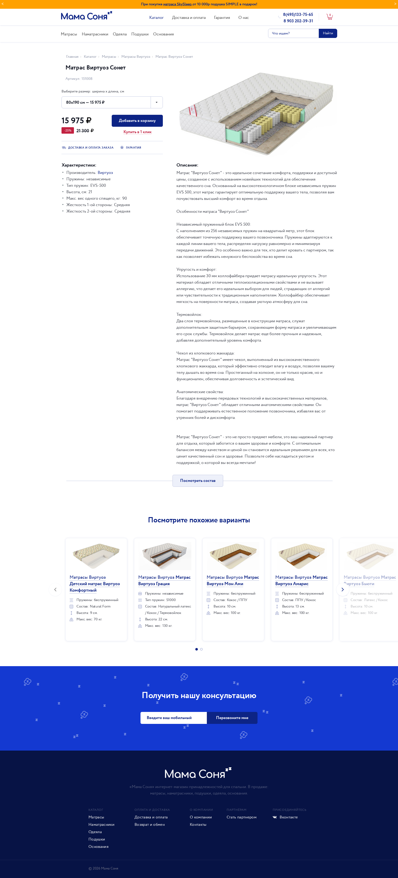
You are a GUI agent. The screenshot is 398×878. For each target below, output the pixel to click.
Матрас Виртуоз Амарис (301, 580)
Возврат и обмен (150, 824)
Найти (328, 33)
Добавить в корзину (137, 121)
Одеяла (120, 34)
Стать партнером (242, 817)
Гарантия (222, 17)
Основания (163, 34)
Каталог (156, 17)
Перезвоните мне (232, 718)
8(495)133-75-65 (298, 15)
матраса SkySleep (178, 4)
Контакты (198, 824)
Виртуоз (105, 173)
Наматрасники (95, 34)
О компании (201, 817)
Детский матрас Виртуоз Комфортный (95, 584)
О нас (243, 17)
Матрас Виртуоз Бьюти (370, 580)
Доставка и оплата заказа (90, 148)
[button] (112, 102)
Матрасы (69, 34)
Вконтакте (288, 817)
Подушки (140, 34)
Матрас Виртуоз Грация (164, 580)
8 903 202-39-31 (298, 21)
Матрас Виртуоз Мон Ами (233, 580)
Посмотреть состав (198, 481)
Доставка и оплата (189, 17)
